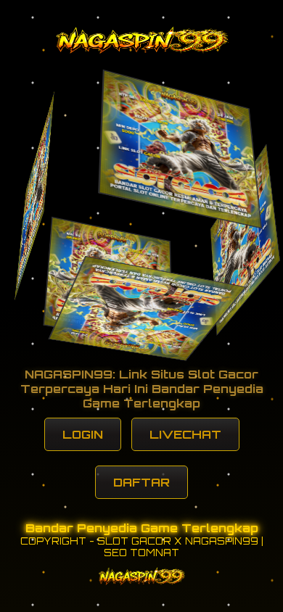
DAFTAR (141, 482)
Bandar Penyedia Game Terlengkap (141, 528)
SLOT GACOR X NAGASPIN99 (177, 541)
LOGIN (82, 434)
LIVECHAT (185, 434)
